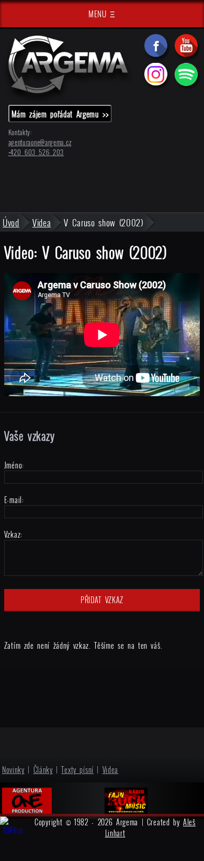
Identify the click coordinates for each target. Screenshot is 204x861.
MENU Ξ (102, 13)
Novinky (13, 769)
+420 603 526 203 (36, 152)
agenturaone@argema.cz (40, 142)
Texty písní (77, 769)
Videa (111, 769)
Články (43, 769)
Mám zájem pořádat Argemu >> (60, 113)
